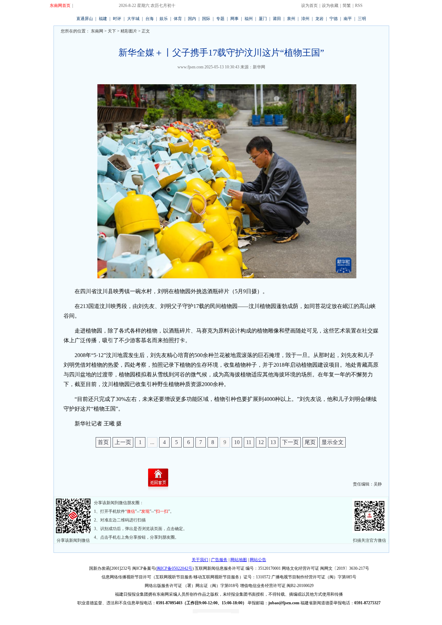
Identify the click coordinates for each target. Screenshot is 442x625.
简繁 (347, 5)
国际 (206, 18)
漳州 (305, 18)
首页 (103, 442)
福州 (248, 18)
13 (273, 442)
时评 (117, 18)
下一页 (290, 442)
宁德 (333, 18)
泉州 (291, 18)
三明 (362, 18)
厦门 (263, 18)
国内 (192, 18)
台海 (149, 18)
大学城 (133, 18)
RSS (359, 5)
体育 (178, 18)
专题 (220, 18)
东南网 (96, 31)
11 (248, 442)
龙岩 (319, 18)
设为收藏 (330, 5)
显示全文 (332, 442)
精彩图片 (129, 31)
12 (261, 442)
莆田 (277, 18)
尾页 (310, 442)
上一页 (123, 442)
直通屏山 (84, 18)
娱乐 (164, 18)
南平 (348, 18)
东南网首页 (60, 5)
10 (237, 442)
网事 (234, 18)
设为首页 (309, 5)
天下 (112, 31)
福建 (103, 18)
